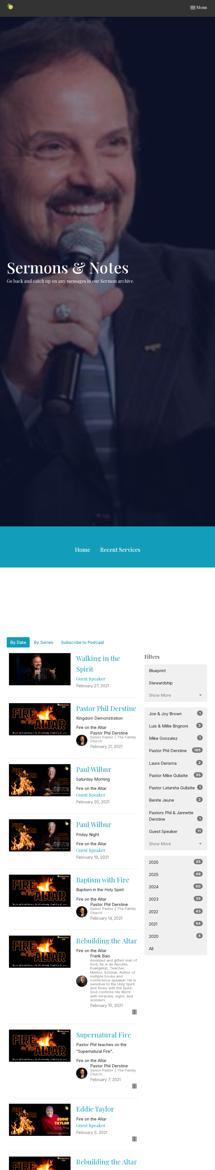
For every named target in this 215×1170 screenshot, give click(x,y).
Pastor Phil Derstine (175, 750)
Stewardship (161, 683)
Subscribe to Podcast (82, 642)
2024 (175, 886)
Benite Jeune (175, 800)
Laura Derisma (175, 763)
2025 (175, 874)
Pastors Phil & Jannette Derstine (175, 816)
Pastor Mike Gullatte (175, 775)
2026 (175, 862)
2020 (175, 936)
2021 (175, 924)
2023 (175, 899)
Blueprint (157, 670)
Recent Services (120, 549)
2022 (175, 911)
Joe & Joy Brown (175, 713)
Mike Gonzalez (175, 738)
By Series (43, 642)
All (151, 948)
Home (82, 549)
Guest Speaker (175, 831)
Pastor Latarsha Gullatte (175, 787)
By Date (18, 642)
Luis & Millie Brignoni (175, 726)
